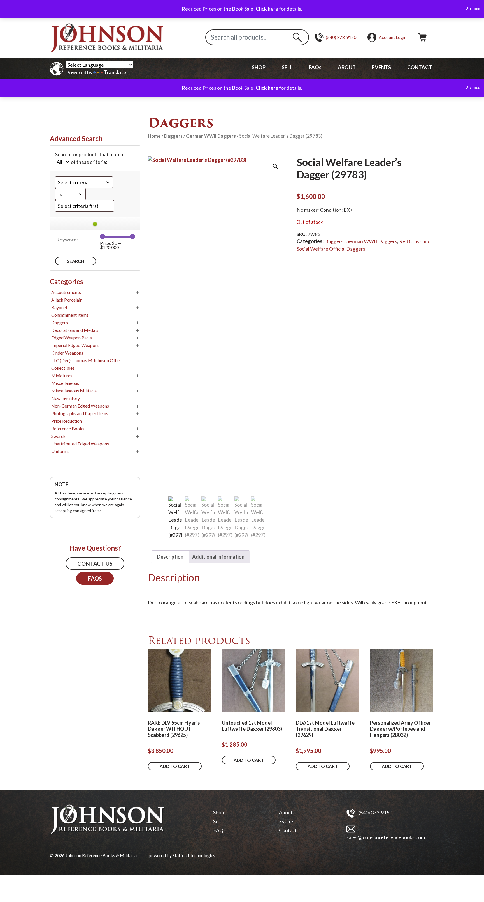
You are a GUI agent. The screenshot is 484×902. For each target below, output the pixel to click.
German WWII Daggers (211, 136)
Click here (267, 9)
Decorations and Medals (74, 330)
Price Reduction (66, 421)
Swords (58, 436)
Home (154, 136)
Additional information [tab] (218, 557)
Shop (218, 812)
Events (286, 821)
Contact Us (95, 563)
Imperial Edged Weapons (75, 345)
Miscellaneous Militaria (74, 390)
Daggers (173, 136)
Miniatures (61, 375)
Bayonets (60, 307)
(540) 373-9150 (375, 812)
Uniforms (60, 451)
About (286, 812)
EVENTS (381, 67)
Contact (288, 830)
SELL (287, 67)
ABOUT (347, 67)
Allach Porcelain (66, 299)
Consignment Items (70, 314)
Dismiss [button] (472, 8)
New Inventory (65, 398)
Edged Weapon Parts (71, 337)
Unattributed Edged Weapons (80, 443)
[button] (275, 166)
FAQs (315, 67)
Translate (115, 72)
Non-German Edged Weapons (80, 405)
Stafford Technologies (194, 855)
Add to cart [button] (175, 766)
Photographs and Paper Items (79, 413)
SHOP (259, 67)
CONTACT (419, 67)
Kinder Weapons (67, 352)
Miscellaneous (65, 383)
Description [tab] (170, 557)
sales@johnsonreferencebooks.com (385, 837)
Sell (217, 821)
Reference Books (67, 428)
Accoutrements (66, 292)
